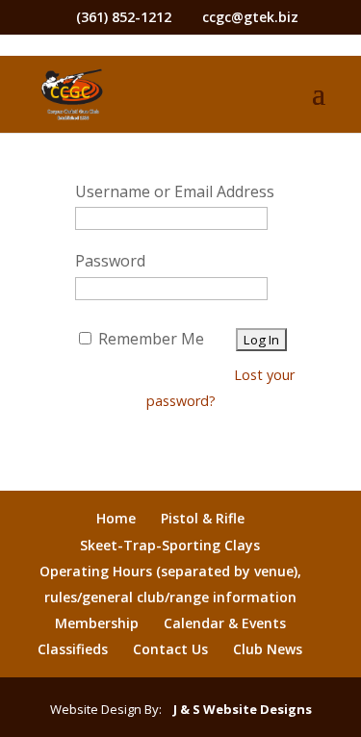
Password (110, 260)
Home (116, 518)
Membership (97, 623)
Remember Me (149, 338)
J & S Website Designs (238, 709)
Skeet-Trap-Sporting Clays (170, 545)
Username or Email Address (174, 191)
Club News (267, 649)
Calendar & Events (225, 623)
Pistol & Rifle (203, 518)
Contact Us (170, 649)
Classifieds (73, 649)
